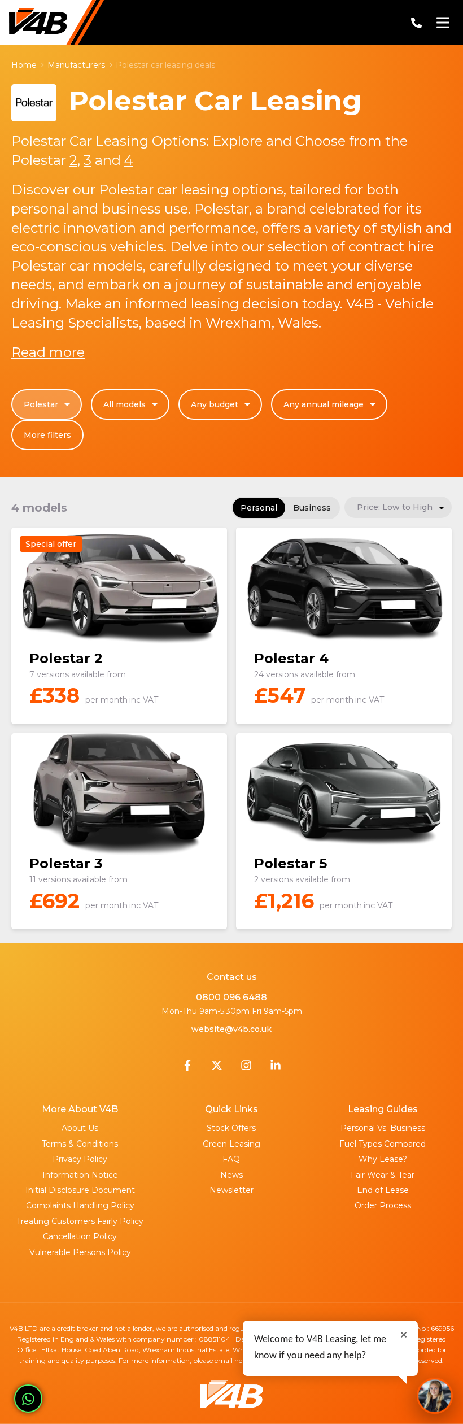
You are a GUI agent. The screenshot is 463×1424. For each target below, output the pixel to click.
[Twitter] (216, 1068)
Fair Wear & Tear (382, 1175)
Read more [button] (48, 352)
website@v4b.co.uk (231, 1029)
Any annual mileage (323, 404)
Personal (259, 508)
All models (124, 404)
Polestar (41, 404)
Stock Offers (231, 1128)
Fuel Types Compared (382, 1144)
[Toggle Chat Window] (435, 1396)
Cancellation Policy (80, 1236)
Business (312, 508)
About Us (80, 1128)
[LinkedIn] (275, 1068)
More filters (47, 435)
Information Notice (80, 1175)
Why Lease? (383, 1159)
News (231, 1175)
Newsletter (231, 1190)
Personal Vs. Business (382, 1128)
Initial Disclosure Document (80, 1190)
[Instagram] (246, 1068)
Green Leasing (231, 1144)
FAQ (231, 1159)
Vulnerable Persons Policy (80, 1252)
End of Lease (383, 1190)
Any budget (214, 404)
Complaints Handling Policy (80, 1205)
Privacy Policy (80, 1159)
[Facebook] (187, 1068)
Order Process (383, 1205)
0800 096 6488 (231, 997)
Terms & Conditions (80, 1144)
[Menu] (442, 22)
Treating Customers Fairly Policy (79, 1221)
